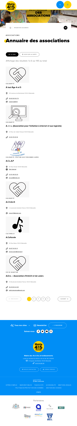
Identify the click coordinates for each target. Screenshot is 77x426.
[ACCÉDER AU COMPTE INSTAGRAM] (51, 331)
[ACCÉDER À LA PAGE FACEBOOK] (38, 331)
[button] (60, 4)
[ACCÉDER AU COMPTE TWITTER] (42, 331)
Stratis (38, 392)
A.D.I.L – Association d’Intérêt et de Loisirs (24, 276)
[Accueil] (10, 28)
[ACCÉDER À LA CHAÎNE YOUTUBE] (47, 331)
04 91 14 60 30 (39, 363)
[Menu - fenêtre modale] (67, 4)
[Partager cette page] (65, 28)
